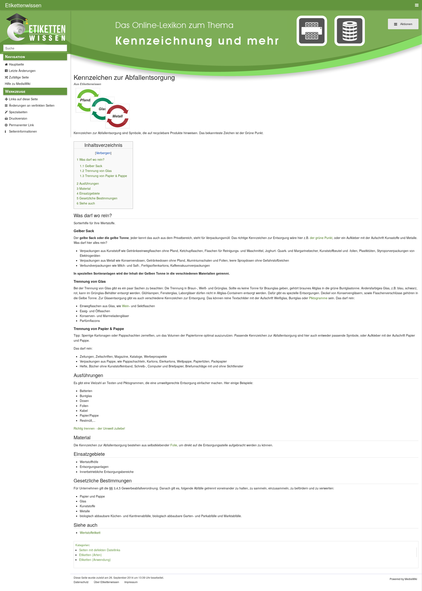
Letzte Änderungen (22, 70)
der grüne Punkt (321, 237)
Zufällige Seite (19, 77)
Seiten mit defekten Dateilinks (99, 550)
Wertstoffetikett (90, 532)
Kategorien (82, 545)
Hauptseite (16, 64)
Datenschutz (81, 582)
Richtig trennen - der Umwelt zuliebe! (99, 428)
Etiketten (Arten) (90, 555)
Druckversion (18, 118)
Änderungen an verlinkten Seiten (32, 105)
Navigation (15, 56)
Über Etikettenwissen (106, 582)
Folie (173, 445)
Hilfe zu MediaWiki (17, 83)
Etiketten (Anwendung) (95, 559)
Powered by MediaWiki (403, 579)
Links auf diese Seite (23, 99)
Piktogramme (318, 298)
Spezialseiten (18, 112)
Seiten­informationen (23, 131)
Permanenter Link (21, 125)
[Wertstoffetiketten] (102, 108)
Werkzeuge (15, 91)
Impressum (131, 582)
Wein (125, 306)
